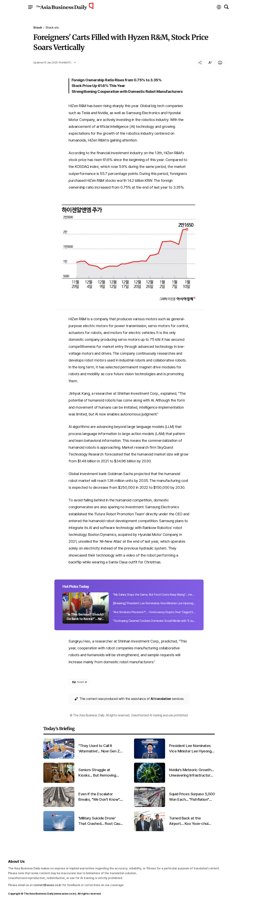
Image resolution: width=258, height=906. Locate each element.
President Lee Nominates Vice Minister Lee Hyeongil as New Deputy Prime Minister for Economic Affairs (191, 748)
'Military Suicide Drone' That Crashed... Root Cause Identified (101, 821)
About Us (16, 861)
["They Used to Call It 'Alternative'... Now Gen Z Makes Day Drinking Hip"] (58, 757)
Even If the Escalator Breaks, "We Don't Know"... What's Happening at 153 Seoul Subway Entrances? (100, 797)
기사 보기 (78, 682)
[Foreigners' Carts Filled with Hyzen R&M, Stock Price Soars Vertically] (129, 250)
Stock (37, 27)
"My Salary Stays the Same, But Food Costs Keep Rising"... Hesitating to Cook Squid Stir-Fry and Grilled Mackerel (154, 594)
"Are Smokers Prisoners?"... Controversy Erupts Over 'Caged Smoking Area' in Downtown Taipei (154, 612)
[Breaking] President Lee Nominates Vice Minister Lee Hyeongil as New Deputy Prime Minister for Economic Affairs (154, 603)
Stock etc (52, 27)
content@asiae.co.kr (47, 885)
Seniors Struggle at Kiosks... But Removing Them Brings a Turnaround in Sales (100, 773)
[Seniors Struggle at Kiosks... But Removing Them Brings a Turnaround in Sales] (58, 781)
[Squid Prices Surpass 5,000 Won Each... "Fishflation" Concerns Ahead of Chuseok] (149, 806)
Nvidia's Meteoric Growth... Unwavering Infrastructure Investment (191, 773)
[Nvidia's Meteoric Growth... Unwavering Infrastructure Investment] (149, 781)
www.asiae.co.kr (65, 893)
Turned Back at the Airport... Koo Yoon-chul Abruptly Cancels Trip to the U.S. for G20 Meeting (190, 821)
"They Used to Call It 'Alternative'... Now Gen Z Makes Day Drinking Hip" (99, 748)
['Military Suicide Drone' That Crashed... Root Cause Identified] (58, 830)
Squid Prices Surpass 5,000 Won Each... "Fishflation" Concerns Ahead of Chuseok (192, 797)
